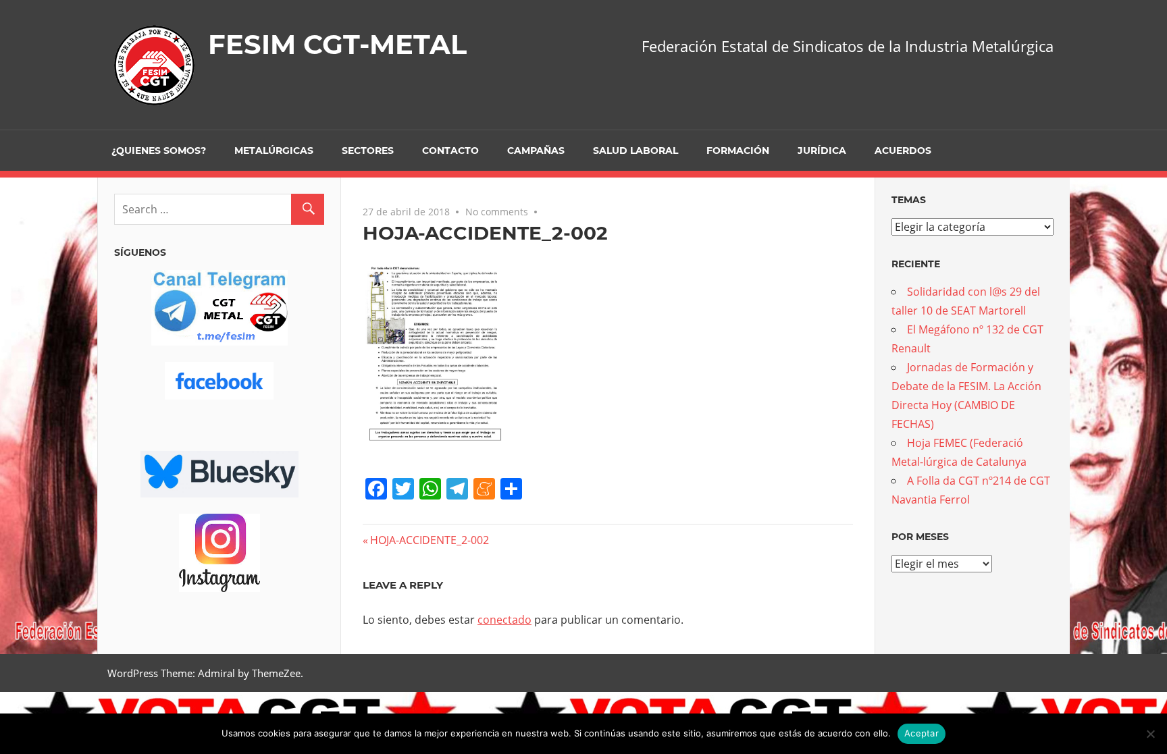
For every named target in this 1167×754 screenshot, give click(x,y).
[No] (1150, 733)
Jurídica (822, 150)
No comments (496, 211)
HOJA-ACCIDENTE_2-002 (429, 540)
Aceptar (921, 733)
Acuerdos (903, 150)
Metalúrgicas (273, 150)
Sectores (368, 150)
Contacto (450, 150)
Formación (737, 150)
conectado (504, 619)
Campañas (536, 150)
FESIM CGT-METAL (337, 44)
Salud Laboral (635, 150)
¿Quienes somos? (158, 150)
